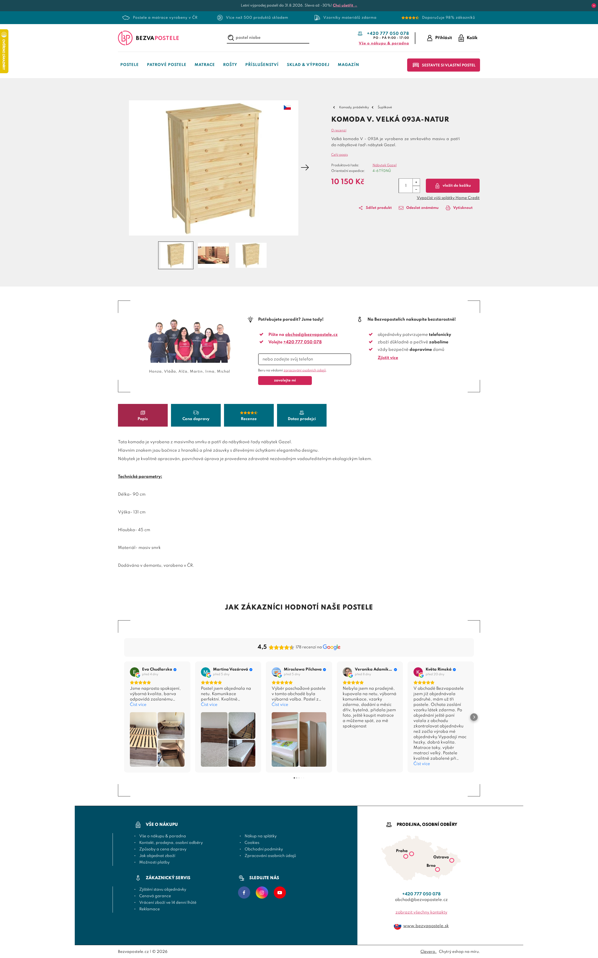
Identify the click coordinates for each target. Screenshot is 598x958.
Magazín (348, 65)
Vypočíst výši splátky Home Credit (448, 198)
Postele (129, 65)
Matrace (205, 65)
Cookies (252, 843)
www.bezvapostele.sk (426, 926)
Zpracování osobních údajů (270, 856)
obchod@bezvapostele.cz (311, 335)
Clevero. (428, 952)
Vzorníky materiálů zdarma (350, 18)
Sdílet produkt (379, 208)
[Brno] (437, 870)
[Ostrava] (452, 861)
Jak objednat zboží (157, 856)
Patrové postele (166, 65)
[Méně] (416, 189)
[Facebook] (244, 893)
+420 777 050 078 (388, 34)
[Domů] (148, 38)
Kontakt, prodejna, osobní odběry (171, 843)
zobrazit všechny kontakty (421, 912)
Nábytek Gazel (385, 165)
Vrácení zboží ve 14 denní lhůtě (167, 903)
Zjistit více (388, 358)
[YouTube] (280, 893)
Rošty (230, 65)
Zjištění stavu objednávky (162, 890)
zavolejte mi (285, 380)
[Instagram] (262, 893)
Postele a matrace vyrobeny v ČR (165, 18)
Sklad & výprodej (308, 65)
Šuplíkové (385, 107)
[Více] (416, 182)
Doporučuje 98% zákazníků (448, 18)
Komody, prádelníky (354, 107)
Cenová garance (155, 896)
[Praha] (411, 854)
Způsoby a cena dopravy (162, 849)
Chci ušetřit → (345, 5)
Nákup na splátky (261, 836)
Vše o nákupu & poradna (384, 43)
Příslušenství (262, 65)
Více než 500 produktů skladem (257, 18)
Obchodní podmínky (264, 849)
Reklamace (149, 909)
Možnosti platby (154, 862)
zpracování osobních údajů (305, 370)
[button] (122, 168)
